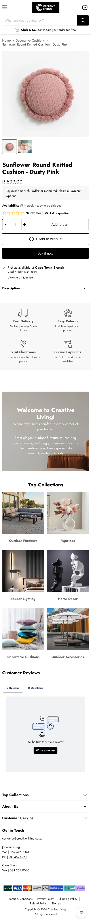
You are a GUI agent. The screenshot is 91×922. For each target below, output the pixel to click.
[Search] (83, 20)
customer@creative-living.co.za (22, 838)
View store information (21, 277)
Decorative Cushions (30, 40)
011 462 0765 (18, 857)
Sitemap (56, 903)
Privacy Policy (45, 899)
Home (6, 40)
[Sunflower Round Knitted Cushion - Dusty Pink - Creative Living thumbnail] (9, 147)
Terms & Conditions (20, 899)
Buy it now (45, 253)
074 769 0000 (19, 852)
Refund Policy (38, 903)
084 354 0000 (19, 870)
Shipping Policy (68, 899)
